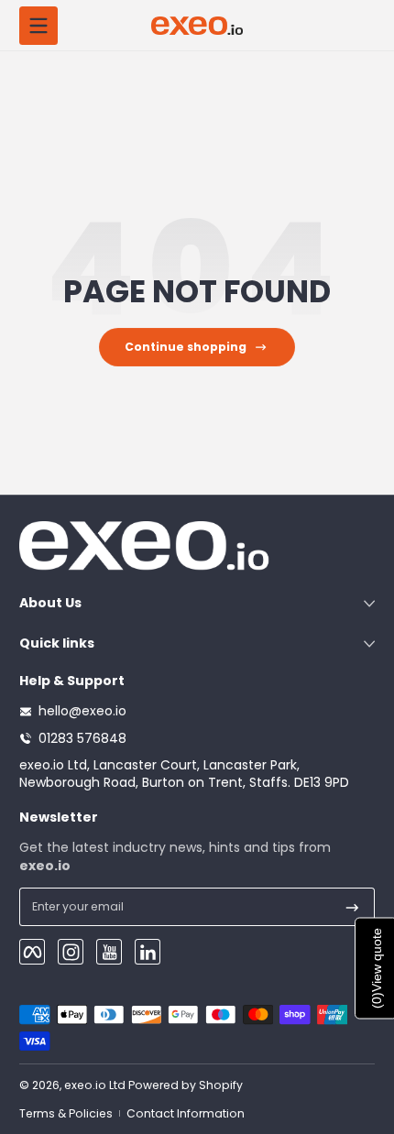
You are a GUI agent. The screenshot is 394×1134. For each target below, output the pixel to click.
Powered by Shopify (185, 1085)
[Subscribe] (352, 907)
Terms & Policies (66, 1113)
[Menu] (38, 25)
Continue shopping (185, 346)
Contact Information (185, 1113)
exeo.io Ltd (95, 1085)
